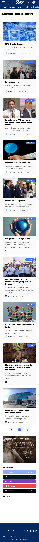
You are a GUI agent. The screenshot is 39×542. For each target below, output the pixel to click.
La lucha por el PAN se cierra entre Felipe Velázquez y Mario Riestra (18, 122)
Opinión (30, 24)
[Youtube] (19, 486)
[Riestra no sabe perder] (19, 188)
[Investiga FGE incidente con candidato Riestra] (19, 398)
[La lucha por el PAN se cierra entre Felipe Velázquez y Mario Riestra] (19, 108)
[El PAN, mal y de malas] (19, 31)
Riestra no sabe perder (15, 201)
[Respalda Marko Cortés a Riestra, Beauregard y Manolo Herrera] (19, 267)
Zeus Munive (12, 53)
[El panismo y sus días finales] (19, 150)
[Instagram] (19, 481)
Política (30, 259)
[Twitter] (19, 477)
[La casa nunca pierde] (19, 69)
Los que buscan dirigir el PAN (17, 239)
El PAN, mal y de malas (14, 44)
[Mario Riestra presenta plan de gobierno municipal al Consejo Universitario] (19, 353)
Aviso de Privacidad (22, 539)
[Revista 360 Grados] (19, 2)
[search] (29, 2)
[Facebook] (19, 472)
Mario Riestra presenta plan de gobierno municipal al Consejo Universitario (18, 367)
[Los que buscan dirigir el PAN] (19, 226)
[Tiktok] (19, 491)
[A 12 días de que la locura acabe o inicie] (19, 312)
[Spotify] (33, 531)
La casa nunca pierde (14, 82)
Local (31, 345)
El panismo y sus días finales (17, 163)
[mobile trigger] (4, 2)
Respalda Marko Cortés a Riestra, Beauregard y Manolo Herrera (18, 281)
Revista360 (11, 296)
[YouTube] (27, 531)
